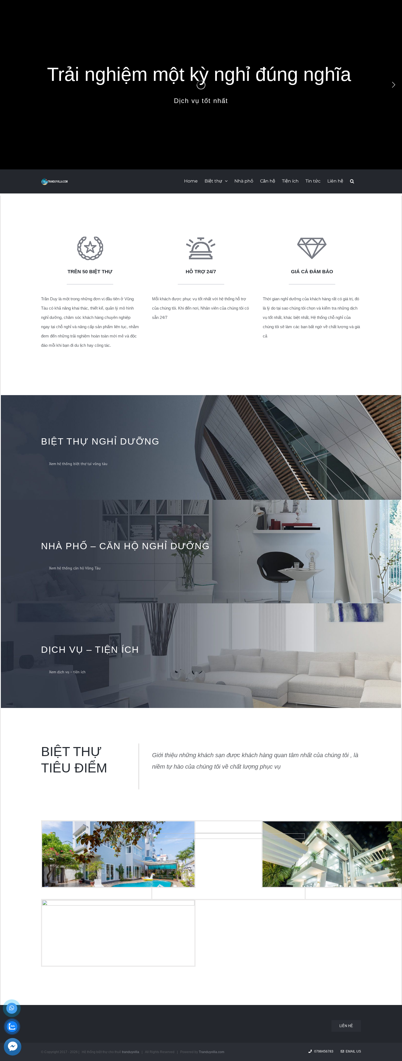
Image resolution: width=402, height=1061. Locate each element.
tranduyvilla (130, 1052)
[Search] (352, 180)
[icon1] (90, 241)
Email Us (352, 1051)
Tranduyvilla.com (211, 1052)
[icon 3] (200, 241)
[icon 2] (312, 241)
